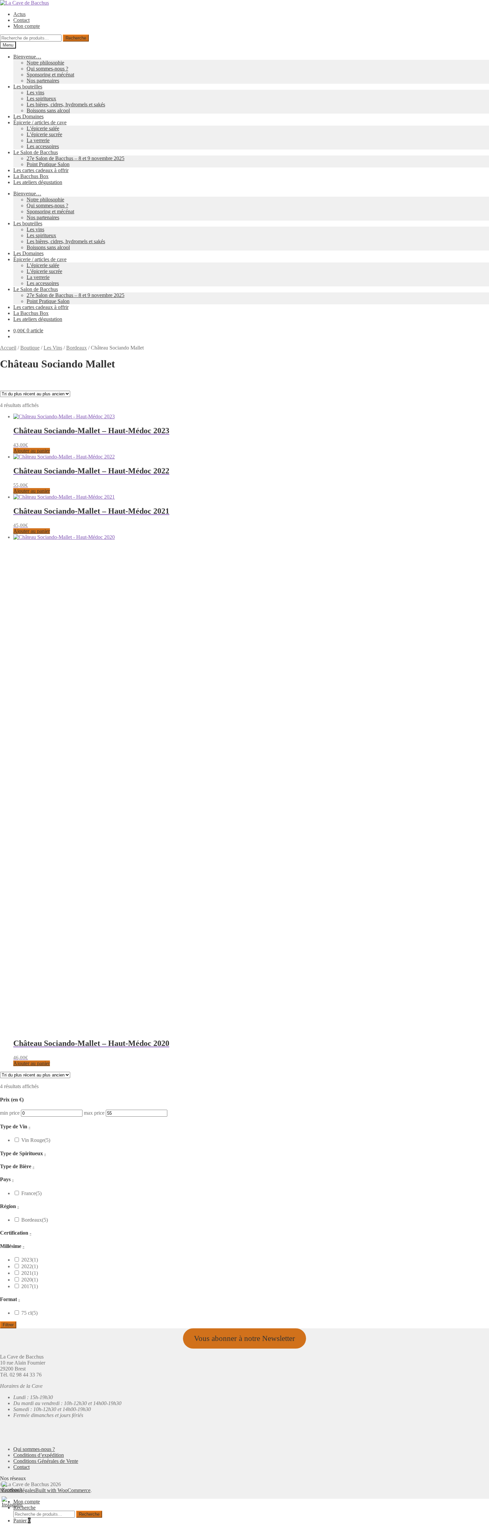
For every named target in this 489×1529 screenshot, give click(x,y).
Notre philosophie (45, 62)
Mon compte (26, 26)
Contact (21, 20)
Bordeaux (76, 348)
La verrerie (38, 140)
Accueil (8, 348)
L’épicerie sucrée (44, 134)
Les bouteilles (27, 86)
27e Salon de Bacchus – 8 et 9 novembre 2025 (75, 158)
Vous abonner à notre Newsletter (244, 1338)
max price (94, 406)
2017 (29, 580)
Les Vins (53, 348)
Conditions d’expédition (38, 1455)
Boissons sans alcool (48, 110)
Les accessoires (43, 146)
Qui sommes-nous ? (47, 68)
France (31, 487)
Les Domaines (28, 116)
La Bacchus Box (31, 176)
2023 (29, 553)
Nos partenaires (43, 80)
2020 (29, 573)
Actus (19, 14)
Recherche (76, 38)
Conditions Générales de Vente (45, 1461)
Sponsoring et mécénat (50, 74)
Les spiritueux (41, 98)
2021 (29, 566)
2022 (29, 560)
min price (10, 406)
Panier (22, 1520)
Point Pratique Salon (48, 164)
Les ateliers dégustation (37, 182)
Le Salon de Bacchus (35, 152)
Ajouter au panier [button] (31, 1063)
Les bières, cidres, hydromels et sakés (66, 104)
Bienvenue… (27, 56)
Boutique (30, 348)
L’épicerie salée (43, 128)
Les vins (35, 92)
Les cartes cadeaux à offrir (41, 170)
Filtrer (8, 1324)
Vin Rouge (35, 434)
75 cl (29, 607)
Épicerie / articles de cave (40, 122)
